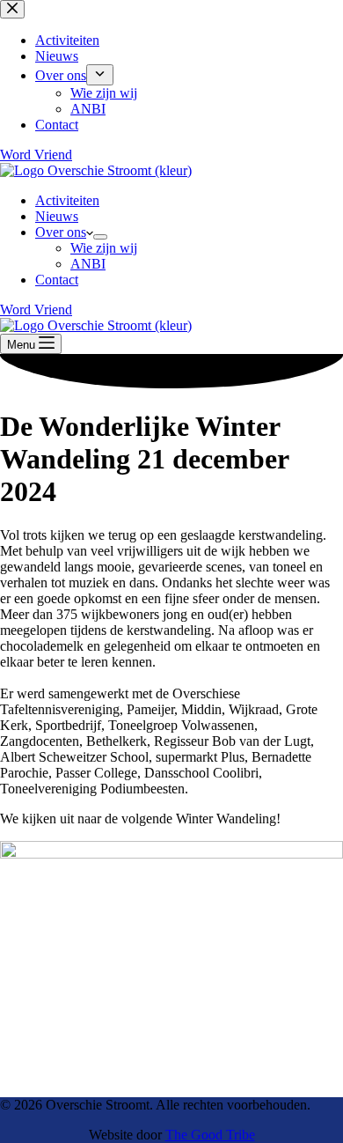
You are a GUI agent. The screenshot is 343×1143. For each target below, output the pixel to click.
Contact (56, 279)
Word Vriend (36, 309)
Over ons (60, 232)
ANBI (88, 263)
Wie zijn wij (103, 247)
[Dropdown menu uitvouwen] (100, 237)
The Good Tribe (210, 1134)
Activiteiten (67, 200)
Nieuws (56, 216)
